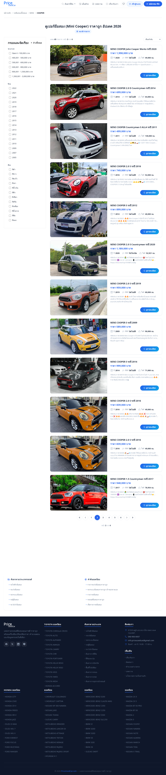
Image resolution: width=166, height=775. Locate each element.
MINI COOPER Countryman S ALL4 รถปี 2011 (133, 127)
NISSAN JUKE (51, 710)
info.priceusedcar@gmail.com (141, 640)
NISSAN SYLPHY (133, 724)
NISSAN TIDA (131, 747)
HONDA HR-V (10, 715)
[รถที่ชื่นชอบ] (123, 4)
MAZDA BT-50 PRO (134, 705)
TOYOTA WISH (51, 681)
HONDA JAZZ (10, 719)
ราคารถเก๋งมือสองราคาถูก (97, 584)
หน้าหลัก (7, 13)
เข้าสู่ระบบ (136, 4)
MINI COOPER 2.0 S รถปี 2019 (125, 283)
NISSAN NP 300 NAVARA (55, 705)
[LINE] (24, 644)
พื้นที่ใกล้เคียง (91, 667)
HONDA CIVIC (11, 701)
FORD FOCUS (10, 742)
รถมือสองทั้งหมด (20, 13)
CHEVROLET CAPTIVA (54, 701)
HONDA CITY (10, 696)
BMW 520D (90, 733)
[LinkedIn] (18, 644)
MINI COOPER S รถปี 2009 (123, 322)
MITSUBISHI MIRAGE (54, 742)
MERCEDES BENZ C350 (95, 705)
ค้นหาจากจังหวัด (92, 663)
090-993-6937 (134, 636)
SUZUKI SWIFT (92, 751)
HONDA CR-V (10, 705)
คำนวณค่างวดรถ (133, 666)
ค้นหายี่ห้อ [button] (69, 4)
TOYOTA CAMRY (52, 649)
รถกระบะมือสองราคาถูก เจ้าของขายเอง (102, 589)
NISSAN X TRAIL (133, 751)
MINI (32, 13)
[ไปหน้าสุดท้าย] (132, 517)
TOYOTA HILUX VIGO (54, 667)
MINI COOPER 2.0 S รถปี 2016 (125, 166)
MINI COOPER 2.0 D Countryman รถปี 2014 (132, 88)
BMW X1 (89, 724)
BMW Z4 (89, 747)
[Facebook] (6, 644)
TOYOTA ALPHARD (53, 640)
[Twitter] (12, 644)
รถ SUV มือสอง (16, 604)
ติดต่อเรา (129, 662)
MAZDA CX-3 (131, 696)
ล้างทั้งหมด (37, 43)
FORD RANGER (11, 751)
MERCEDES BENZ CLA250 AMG (99, 701)
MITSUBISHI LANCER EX (55, 728)
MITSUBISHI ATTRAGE (54, 733)
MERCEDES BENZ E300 (95, 715)
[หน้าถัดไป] (126, 517)
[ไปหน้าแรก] (79, 517)
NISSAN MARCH (133, 742)
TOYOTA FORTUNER (53, 658)
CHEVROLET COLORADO (55, 696)
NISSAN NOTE (132, 733)
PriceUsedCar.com (69, 771)
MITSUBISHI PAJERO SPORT (57, 751)
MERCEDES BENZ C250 (95, 710)
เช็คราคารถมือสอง (94, 604)
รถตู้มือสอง (14, 599)
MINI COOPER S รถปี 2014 (123, 361)
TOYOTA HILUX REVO (54, 663)
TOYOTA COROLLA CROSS (56, 631)
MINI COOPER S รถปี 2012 (123, 205)
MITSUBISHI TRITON (54, 738)
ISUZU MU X (10, 733)
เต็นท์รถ (85, 4)
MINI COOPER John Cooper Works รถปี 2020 (133, 49)
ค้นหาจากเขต (91, 677)
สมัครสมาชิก (154, 4)
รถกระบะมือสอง (16, 594)
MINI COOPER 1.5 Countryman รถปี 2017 (131, 478)
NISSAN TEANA (51, 715)
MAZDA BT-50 (132, 710)
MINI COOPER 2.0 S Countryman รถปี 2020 (132, 244)
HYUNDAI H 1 (51, 756)
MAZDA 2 (130, 715)
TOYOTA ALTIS (51, 635)
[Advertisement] (82, 552)
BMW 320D (90, 728)
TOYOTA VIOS (51, 672)
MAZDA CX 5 (131, 701)
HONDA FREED (11, 710)
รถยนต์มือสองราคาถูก (95, 599)
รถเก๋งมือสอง (15, 589)
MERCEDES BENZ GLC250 (96, 719)
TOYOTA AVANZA (52, 644)
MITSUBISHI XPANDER (54, 724)
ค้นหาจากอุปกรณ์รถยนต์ (95, 681)
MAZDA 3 (130, 719)
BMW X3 (89, 738)
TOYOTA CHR (51, 654)
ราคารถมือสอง (93, 594)
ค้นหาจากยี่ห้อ (91, 654)
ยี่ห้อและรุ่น (90, 658)
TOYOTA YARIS (51, 677)
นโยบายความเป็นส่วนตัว (136, 676)
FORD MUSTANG (12, 747)
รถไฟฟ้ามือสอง (16, 584)
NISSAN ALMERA (133, 738)
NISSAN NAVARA (133, 728)
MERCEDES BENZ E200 (95, 696)
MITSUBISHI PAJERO (54, 747)
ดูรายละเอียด (151, 75)
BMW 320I (90, 742)
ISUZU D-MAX (11, 724)
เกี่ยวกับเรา (113, 4)
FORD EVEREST (11, 738)
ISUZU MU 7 (10, 728)
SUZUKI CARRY (51, 719)
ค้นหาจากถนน (91, 672)
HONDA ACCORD (52, 686)
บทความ (98, 4)
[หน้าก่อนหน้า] (85, 517)
